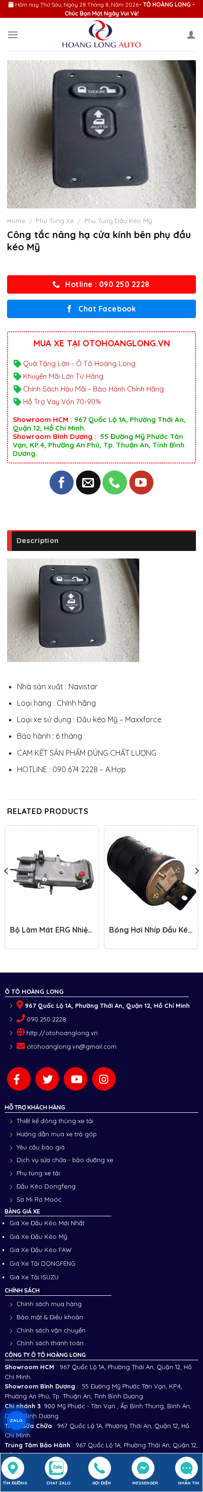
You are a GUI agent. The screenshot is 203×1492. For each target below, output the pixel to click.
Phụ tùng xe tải (38, 1173)
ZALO (16, 1420)
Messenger (145, 1482)
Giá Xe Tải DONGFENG (42, 1263)
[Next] (196, 889)
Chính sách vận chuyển (51, 1330)
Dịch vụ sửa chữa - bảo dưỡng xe (65, 1160)
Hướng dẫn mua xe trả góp (57, 1134)
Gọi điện (101, 1482)
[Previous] (6, 889)
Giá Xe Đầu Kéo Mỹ (38, 1236)
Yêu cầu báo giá (41, 1147)
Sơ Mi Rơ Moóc (39, 1199)
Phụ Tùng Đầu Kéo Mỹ (118, 220)
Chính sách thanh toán (50, 1343)
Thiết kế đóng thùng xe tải (55, 1121)
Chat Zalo (58, 1482)
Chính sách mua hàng (49, 1304)
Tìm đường (15, 1482)
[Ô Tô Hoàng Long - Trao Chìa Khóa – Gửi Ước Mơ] (101, 34)
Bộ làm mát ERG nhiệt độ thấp (50, 934)
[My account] (191, 34)
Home (16, 220)
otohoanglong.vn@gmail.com (72, 1046)
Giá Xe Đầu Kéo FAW (40, 1249)
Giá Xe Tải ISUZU (34, 1277)
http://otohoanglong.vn (62, 1033)
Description (38, 540)
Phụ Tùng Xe (55, 220)
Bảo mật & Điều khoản (50, 1317)
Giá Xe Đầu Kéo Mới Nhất (47, 1223)
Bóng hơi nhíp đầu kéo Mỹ (151, 934)
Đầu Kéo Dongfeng (46, 1186)
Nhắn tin (188, 1482)
